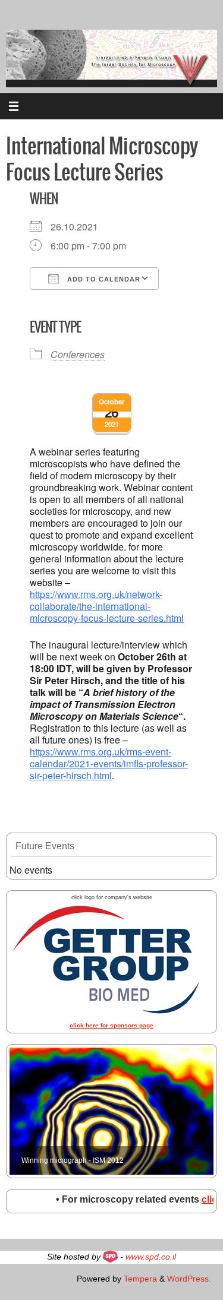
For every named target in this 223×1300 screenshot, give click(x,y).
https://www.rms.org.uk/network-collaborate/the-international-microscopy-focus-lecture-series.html (107, 606)
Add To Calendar (102, 279)
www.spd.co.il (150, 1256)
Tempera (140, 1278)
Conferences (78, 354)
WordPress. (189, 1278)
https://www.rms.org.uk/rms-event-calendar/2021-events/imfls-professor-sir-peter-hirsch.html (109, 763)
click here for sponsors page (111, 1025)
